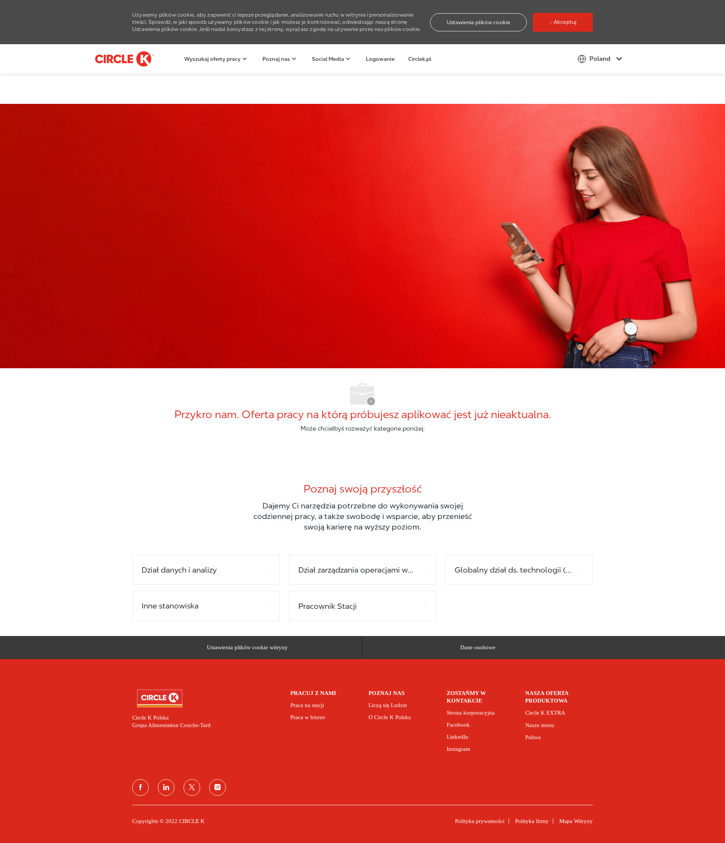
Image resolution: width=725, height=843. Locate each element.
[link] (206, 698)
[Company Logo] (114, 58)
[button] (478, 22)
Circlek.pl (419, 59)
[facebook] (140, 787)
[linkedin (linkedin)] (166, 787)
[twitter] (192, 787)
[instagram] (217, 787)
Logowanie (380, 59)
